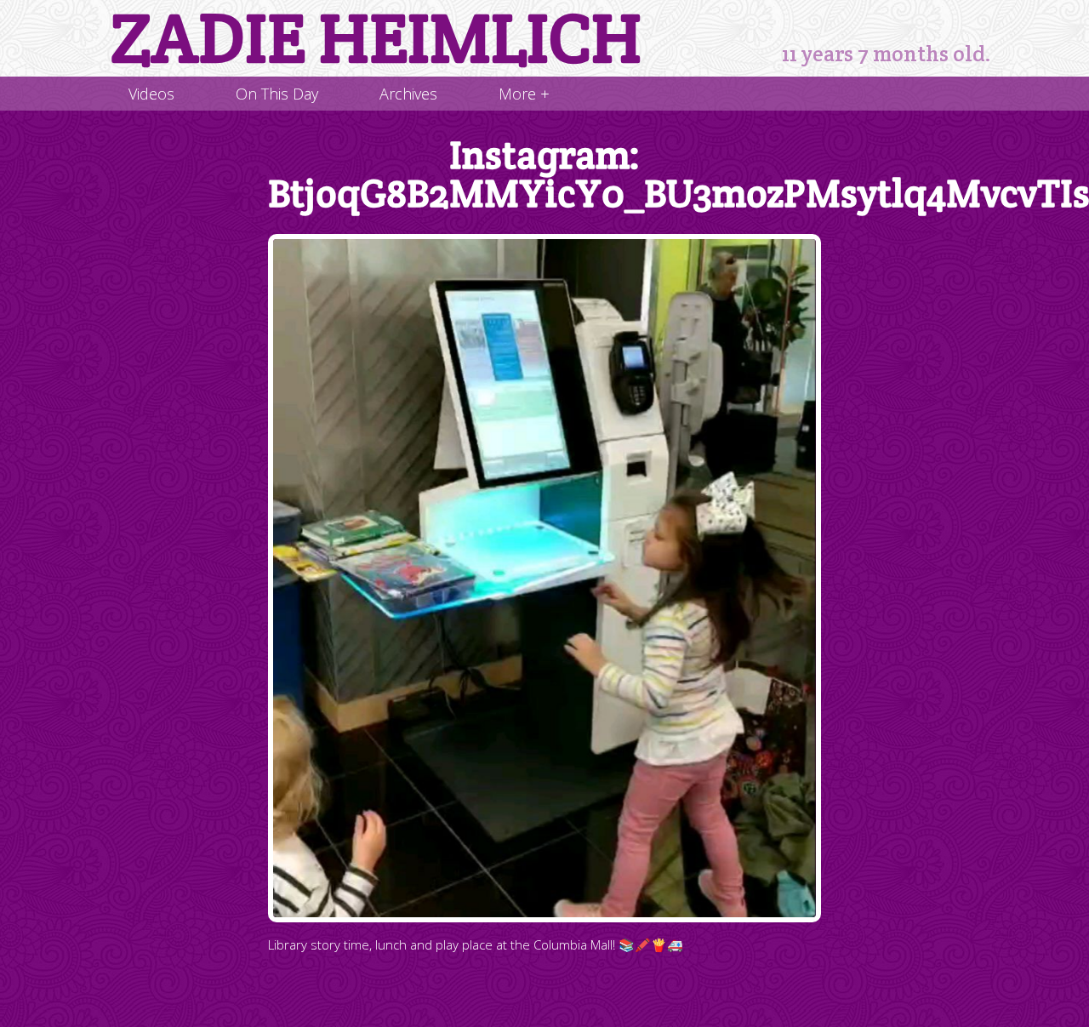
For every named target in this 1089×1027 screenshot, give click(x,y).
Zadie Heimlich (376, 38)
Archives (408, 93)
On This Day (277, 93)
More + (524, 93)
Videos (151, 93)
